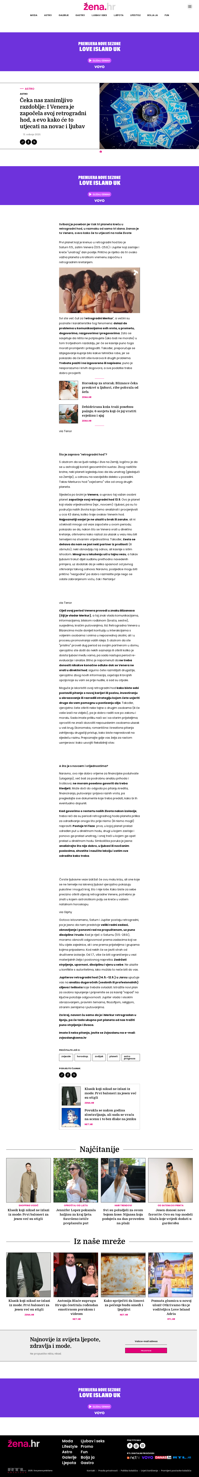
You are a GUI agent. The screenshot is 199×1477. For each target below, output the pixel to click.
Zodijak (99, 1056)
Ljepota (118, 15)
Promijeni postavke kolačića (176, 1471)
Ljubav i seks (99, 15)
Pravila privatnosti (108, 1471)
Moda (33, 15)
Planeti (113, 1056)
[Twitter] (34, 144)
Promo (87, 1446)
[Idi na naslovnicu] (100, 10)
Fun (167, 15)
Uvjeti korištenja (149, 1471)
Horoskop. (83, 1056)
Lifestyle (135, 15)
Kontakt (91, 1471)
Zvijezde (66, 1056)
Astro (48, 15)
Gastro (80, 15)
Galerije (64, 15)
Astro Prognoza (129, 1057)
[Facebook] (29, 144)
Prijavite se (146, 1350)
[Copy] (23, 144)
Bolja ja (152, 15)
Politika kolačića (129, 1471)
